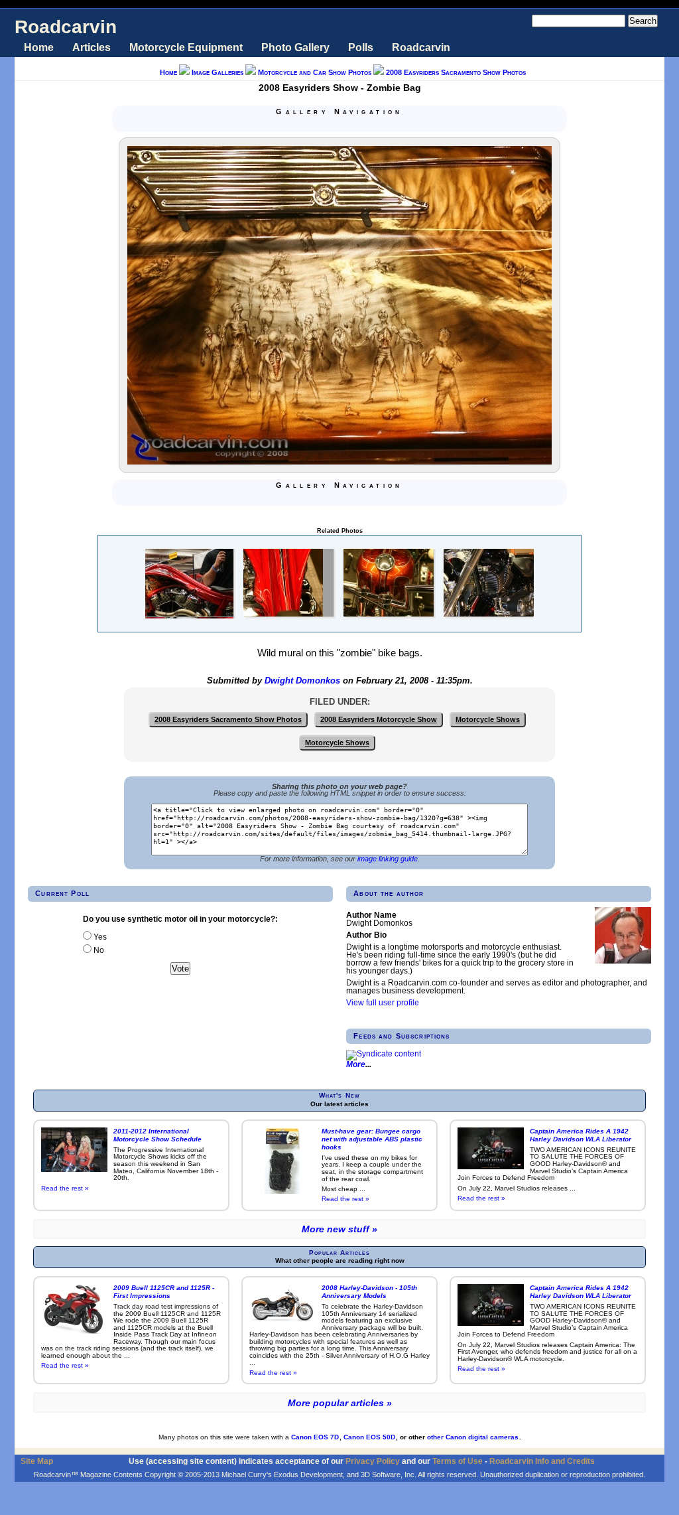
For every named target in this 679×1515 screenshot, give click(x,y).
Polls (360, 47)
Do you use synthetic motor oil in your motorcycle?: (180, 919)
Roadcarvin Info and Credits (542, 1461)
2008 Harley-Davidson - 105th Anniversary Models (369, 1291)
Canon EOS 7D (315, 1437)
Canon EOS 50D (369, 1437)
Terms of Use (457, 1461)
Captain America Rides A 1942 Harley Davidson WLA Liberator (580, 1135)
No (98, 950)
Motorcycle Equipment (186, 47)
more (355, 1064)
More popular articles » (340, 1403)
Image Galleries (217, 72)
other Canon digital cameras (473, 1437)
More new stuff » (339, 1229)
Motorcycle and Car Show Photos (314, 72)
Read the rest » (65, 1188)
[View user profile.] (623, 961)
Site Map (37, 1461)
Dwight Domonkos (302, 680)
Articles (91, 47)
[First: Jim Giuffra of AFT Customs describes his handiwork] (307, 125)
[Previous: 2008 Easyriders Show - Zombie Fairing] (323, 125)
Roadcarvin (66, 27)
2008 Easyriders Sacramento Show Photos (456, 72)
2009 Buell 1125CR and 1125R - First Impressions (163, 1291)
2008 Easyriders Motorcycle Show (378, 719)
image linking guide (387, 859)
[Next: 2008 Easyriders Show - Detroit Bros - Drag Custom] (355, 125)
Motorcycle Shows (488, 719)
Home (39, 47)
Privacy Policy (372, 1461)
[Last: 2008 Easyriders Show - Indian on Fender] (371, 125)
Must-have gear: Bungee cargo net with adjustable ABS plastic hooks (372, 1139)
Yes (99, 937)
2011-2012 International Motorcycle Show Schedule (157, 1135)
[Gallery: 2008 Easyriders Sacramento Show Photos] (339, 125)
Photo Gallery (295, 47)
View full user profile (382, 1002)
